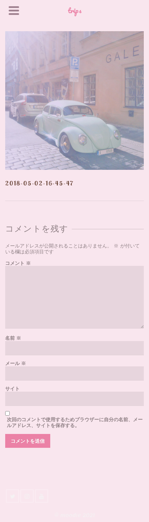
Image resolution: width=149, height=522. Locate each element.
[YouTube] (41, 496)
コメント (18, 263)
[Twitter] (12, 496)
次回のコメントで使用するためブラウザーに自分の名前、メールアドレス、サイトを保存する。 (75, 422)
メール (15, 363)
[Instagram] (27, 496)
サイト (12, 389)
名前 (13, 338)
